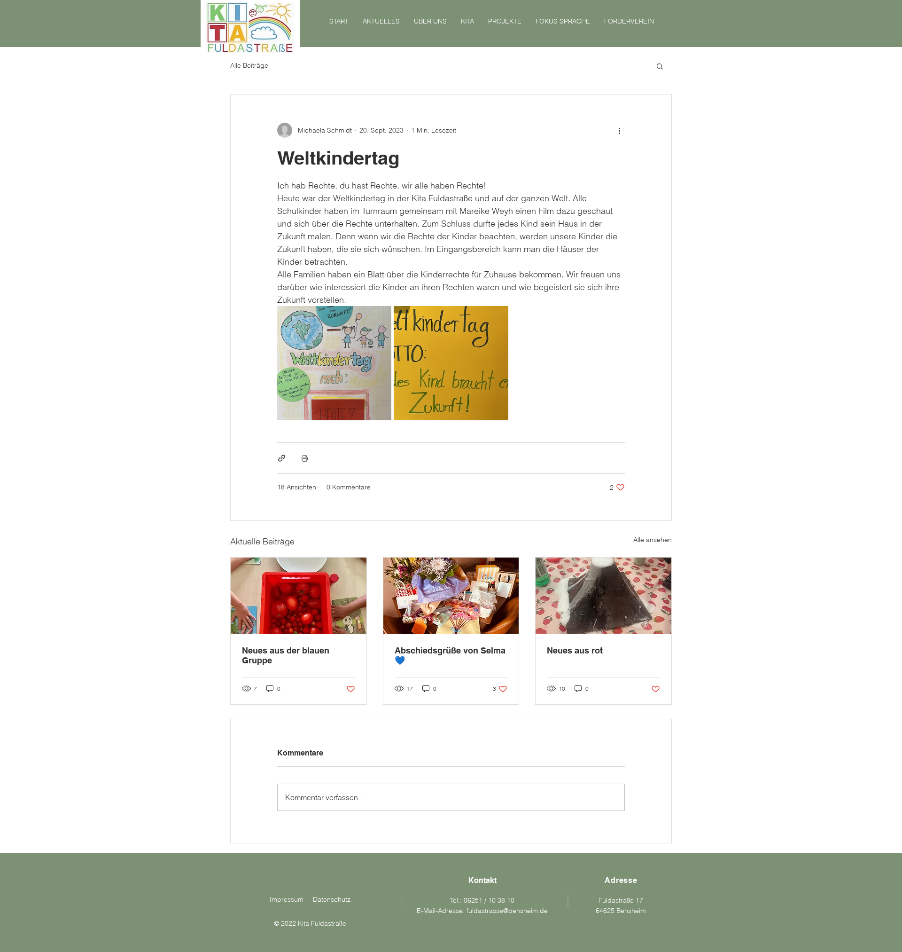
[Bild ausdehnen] (334, 363)
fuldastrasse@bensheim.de (507, 910)
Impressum (286, 899)
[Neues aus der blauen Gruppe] (298, 596)
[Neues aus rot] (603, 596)
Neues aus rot (575, 650)
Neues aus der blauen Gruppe (285, 655)
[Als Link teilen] (281, 458)
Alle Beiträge (249, 65)
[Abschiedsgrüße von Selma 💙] (451, 596)
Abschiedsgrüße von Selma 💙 (450, 655)
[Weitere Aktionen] (619, 130)
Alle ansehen (652, 539)
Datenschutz (331, 899)
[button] (659, 66)
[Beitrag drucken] (304, 458)
